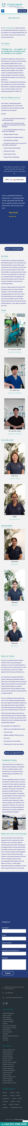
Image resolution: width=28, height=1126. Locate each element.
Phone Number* (7, 943)
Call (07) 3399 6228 (15, 1124)
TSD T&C (5, 1040)
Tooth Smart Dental (19, 1119)
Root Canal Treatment (9, 1025)
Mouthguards (6, 1030)
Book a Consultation (14, 249)
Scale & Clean (6, 1015)
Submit (7, 973)
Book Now (22, 11)
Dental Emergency (8, 1013)
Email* (4, 935)
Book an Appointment (14, 753)
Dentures (5, 1038)
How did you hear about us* (10, 950)
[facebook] (3, 1003)
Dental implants (7, 1032)
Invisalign (5, 1034)
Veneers (5, 1023)
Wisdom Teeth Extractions (10, 1036)
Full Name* (5, 928)
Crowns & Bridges (8, 1021)
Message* (5, 958)
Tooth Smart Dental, (8, 28)
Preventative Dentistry (9, 1027)
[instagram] (6, 1003)
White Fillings (6, 1017)
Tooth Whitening (7, 1019)
